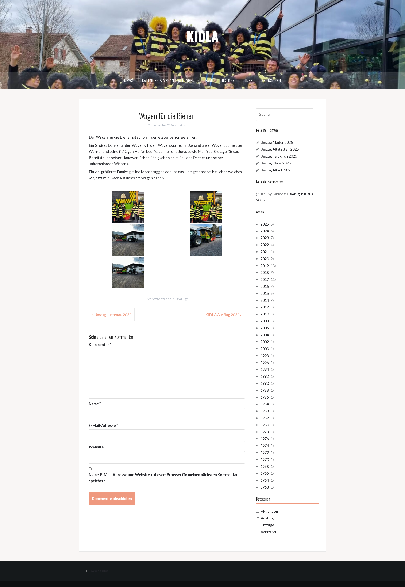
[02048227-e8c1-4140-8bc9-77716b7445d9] (206, 206)
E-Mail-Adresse (103, 425)
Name (95, 403)
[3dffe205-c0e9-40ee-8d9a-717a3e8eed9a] (128, 272)
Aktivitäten (270, 511)
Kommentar (100, 344)
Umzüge (182, 298)
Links (248, 80)
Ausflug (267, 518)
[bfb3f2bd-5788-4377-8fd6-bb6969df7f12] (206, 239)
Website (96, 447)
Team (207, 80)
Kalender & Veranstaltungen (168, 80)
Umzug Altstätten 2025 (280, 149)
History (228, 80)
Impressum (99, 570)
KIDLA (202, 36)
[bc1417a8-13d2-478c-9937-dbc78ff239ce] (128, 239)
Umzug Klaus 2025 (276, 163)
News (128, 80)
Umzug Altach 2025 (276, 170)
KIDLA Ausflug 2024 (222, 314)
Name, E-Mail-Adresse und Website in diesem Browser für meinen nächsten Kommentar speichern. (163, 477)
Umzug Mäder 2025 (277, 142)
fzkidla (182, 125)
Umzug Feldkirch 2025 (279, 156)
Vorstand (268, 532)
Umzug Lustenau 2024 (112, 314)
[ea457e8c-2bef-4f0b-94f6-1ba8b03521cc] (128, 206)
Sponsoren (271, 80)
